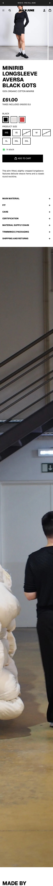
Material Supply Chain (15, 225)
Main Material (10, 198)
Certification (10, 218)
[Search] (9, 10)
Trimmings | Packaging (15, 231)
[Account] (44, 10)
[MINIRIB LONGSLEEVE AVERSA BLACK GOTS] (5, 119)
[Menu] (3, 10)
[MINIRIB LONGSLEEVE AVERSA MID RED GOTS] (22, 119)
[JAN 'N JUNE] (26, 10)
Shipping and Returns (15, 238)
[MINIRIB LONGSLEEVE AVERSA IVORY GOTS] (14, 119)
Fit (4, 205)
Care (5, 211)
